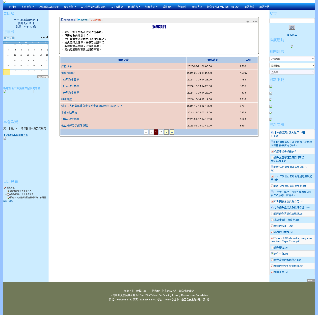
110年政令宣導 (70, 92)
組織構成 (66, 99)
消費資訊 (150, 6)
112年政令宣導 (70, 79)
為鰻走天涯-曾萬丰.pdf (286, 219)
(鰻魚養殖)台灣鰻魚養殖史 (21, 194)
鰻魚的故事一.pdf (283, 225)
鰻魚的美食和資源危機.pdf (288, 265)
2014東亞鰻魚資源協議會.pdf (290, 185)
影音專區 (197, 6)
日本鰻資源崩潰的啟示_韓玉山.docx (288, 134)
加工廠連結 (117, 6)
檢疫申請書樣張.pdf (285, 151)
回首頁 (13, 6)
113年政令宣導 (70, 119)
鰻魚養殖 (11, 188)
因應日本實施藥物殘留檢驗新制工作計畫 (28, 197)
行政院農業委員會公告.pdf (288, 201)
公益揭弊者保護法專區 (93, 6)
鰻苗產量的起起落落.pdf (287, 259)
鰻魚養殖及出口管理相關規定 (223, 6)
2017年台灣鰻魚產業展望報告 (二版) (291, 168)
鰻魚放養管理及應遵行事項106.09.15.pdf (287, 159)
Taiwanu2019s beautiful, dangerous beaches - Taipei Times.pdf (291, 239)
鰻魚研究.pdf (281, 247)
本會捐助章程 (69, 112)
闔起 (11, 201)
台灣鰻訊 (182, 6)
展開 (5, 201)
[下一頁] (166, 132)
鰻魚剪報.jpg (281, 253)
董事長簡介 (68, 73)
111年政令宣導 (70, 86)
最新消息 (133, 6)
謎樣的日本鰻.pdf (283, 232)
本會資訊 (27, 6)
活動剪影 (167, 6)
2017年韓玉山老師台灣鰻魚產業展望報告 (291, 177)
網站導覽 (249, 6)
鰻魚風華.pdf (281, 272)
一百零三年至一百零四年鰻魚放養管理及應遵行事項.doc (291, 193)
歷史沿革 (66, 66)
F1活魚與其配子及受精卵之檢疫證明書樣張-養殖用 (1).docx (291, 143)
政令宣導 (69, 6)
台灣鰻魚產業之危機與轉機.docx (292, 207)
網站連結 (264, 6)
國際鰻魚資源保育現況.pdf (288, 213)
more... (311, 280)
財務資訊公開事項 (49, 6)
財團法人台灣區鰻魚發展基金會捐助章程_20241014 (91, 106)
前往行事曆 (43, 76)
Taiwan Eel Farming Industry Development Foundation (179, 295)
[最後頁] (172, 132)
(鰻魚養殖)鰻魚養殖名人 (20, 191)
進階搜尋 (292, 34)
